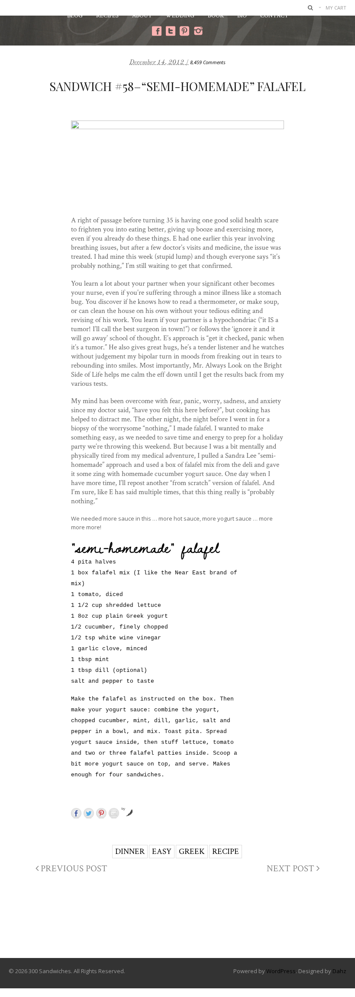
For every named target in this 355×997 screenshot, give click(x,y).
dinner (130, 851)
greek (192, 851)
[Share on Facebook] (76, 813)
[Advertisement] (177, 922)
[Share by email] (114, 813)
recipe (225, 851)
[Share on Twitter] (89, 813)
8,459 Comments (208, 62)
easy (161, 851)
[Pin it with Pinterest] (101, 813)
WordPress (281, 971)
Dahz (339, 971)
